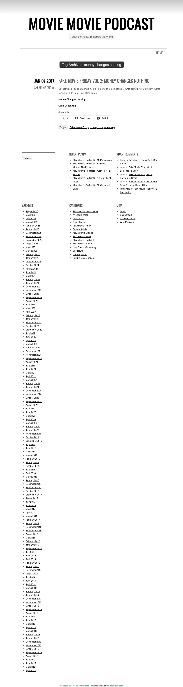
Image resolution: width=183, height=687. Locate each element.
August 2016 (32, 533)
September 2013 (34, 609)
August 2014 (32, 573)
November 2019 (33, 433)
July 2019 (30, 444)
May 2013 (30, 623)
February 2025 (33, 254)
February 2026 (33, 225)
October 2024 (32, 264)
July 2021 (30, 365)
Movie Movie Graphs (83, 232)
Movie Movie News (82, 236)
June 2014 (31, 580)
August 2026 (32, 211)
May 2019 (30, 451)
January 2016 (32, 544)
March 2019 (31, 455)
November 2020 (33, 394)
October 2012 (32, 648)
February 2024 (33, 279)
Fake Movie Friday (43, 88)
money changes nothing (102, 127)
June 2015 (31, 555)
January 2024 (32, 282)
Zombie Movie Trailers (83, 257)
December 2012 (33, 641)
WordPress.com (115, 685)
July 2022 (30, 333)
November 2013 (33, 602)
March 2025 (31, 250)
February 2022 (33, 347)
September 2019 (34, 440)
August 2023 (32, 300)
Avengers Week (80, 214)
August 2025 (32, 243)
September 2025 (34, 239)
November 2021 (33, 354)
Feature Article (80, 229)
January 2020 (32, 429)
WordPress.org (127, 221)
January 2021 (32, 386)
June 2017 (31, 505)
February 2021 (33, 383)
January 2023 (32, 318)
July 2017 (30, 501)
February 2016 (33, 541)
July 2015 (30, 551)
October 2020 (32, 397)
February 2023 (33, 315)
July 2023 (30, 304)
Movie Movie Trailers (83, 243)
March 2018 (31, 476)
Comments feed (127, 218)
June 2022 (31, 336)
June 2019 (31, 447)
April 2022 (31, 340)
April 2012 (31, 670)
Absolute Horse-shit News (85, 211)
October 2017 (32, 490)
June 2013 (31, 620)
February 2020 (33, 426)
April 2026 (31, 218)
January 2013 (32, 637)
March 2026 (31, 221)
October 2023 (32, 293)
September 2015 (34, 548)
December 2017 (33, 483)
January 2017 (32, 523)
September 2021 (34, 358)
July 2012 (30, 659)
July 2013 (30, 616)
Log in (123, 211)
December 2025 (33, 232)
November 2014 (33, 569)
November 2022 (33, 322)
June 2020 (31, 412)
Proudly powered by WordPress (74, 685)
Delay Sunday (80, 221)
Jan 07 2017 (44, 80)
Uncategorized (80, 254)
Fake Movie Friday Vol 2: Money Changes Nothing (103, 80)
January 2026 (32, 229)
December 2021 (33, 351)
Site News (78, 250)
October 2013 (32, 605)
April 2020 (31, 419)
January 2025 (32, 257)
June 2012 (31, 663)
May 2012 (30, 666)
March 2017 (31, 516)
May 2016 (30, 537)
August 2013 (32, 612)
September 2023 (34, 297)
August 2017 (32, 498)
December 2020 (33, 390)
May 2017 (30, 508)
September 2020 (34, 401)
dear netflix (78, 218)
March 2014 (31, 587)
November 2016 (33, 530)
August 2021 (32, 361)
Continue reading (68, 105)
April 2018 (31, 472)
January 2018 (32, 480)
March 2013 (31, 630)
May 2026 (30, 214)
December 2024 (33, 261)
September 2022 (34, 329)
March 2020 (31, 422)
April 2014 (31, 584)
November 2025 (33, 236)
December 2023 (33, 286)
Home (159, 52)
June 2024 (31, 272)
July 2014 (30, 577)
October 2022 (32, 325)
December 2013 (33, 598)
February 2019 (33, 458)
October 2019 (32, 437)
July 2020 (30, 408)
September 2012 (34, 652)
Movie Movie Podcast (92, 23)
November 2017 (33, 487)
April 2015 (31, 559)
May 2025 (30, 247)
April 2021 (31, 376)
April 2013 (31, 627)
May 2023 (30, 308)
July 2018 (30, 469)
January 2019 (32, 462)
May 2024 (30, 275)
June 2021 (31, 368)
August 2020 (32, 404)
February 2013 (33, 634)
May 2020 (30, 415)
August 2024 (32, 268)
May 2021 (30, 372)
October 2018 (32, 465)
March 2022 (31, 343)
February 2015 (33, 562)
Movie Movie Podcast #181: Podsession (92, 159)
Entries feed (126, 214)
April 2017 (31, 512)
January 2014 (32, 594)
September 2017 (34, 494)
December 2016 (33, 526)
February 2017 (33, 519)
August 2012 (32, 655)
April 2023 (31, 311)
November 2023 (33, 290)
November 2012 (33, 645)
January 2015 (32, 566)
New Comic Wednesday (84, 247)
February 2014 (33, 591)
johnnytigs (125, 188)
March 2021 (31, 379)
